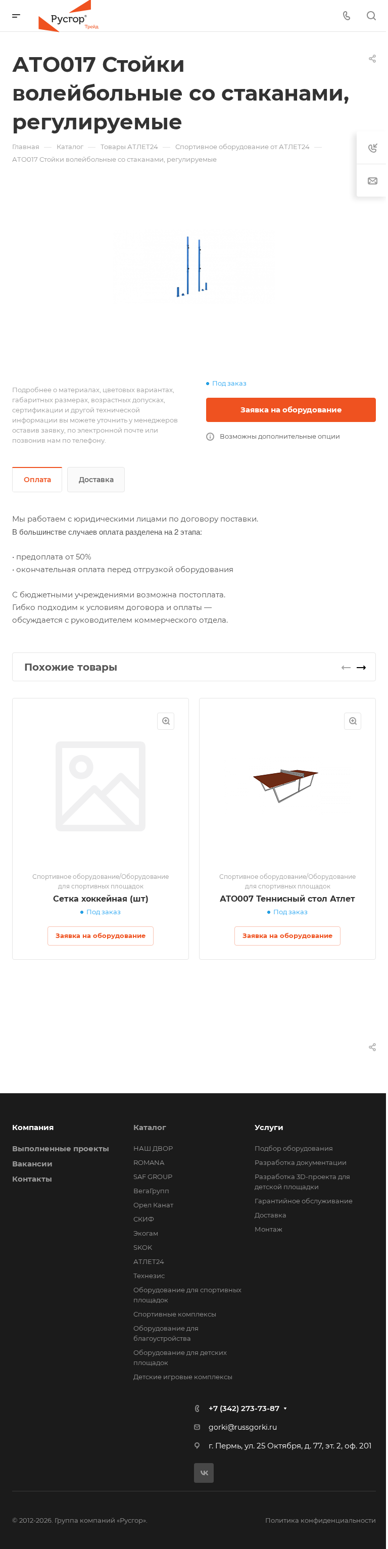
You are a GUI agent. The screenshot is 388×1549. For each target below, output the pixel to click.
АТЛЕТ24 (148, 1261)
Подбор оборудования (294, 1148)
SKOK (142, 1247)
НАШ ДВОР (153, 1148)
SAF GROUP (152, 1176)
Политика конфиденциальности (320, 1520)
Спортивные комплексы (174, 1314)
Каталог (149, 1127)
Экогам (145, 1233)
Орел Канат (153, 1205)
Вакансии (32, 1163)
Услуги (269, 1127)
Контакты (32, 1179)
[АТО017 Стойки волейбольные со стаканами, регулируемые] (194, 266)
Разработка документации (301, 1162)
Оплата (37, 479)
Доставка (96, 479)
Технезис (149, 1276)
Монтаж (268, 1229)
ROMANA (148, 1162)
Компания (33, 1127)
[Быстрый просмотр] (166, 721)
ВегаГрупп (151, 1191)
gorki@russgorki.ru (243, 1427)
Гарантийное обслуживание (304, 1201)
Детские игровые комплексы (182, 1377)
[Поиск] (371, 16)
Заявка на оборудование (291, 409)
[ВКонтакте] (204, 1473)
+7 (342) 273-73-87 (244, 1408)
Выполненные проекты (60, 1148)
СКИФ (143, 1219)
